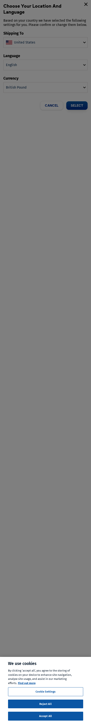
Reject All (45, 704)
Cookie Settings (46, 691)
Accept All (45, 716)
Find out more (27, 683)
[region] (45, 690)
